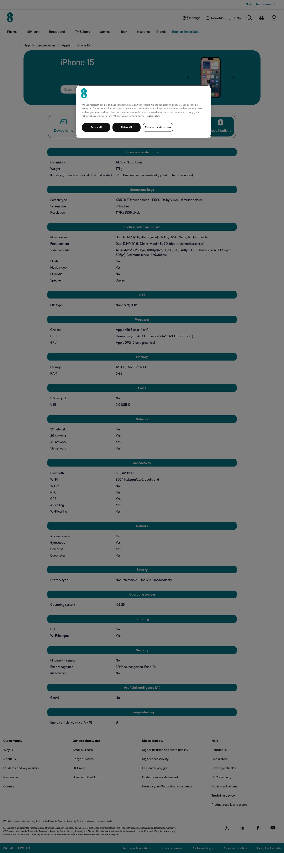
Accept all (96, 127)
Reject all (126, 127)
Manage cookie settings (158, 127)
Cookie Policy (153, 116)
